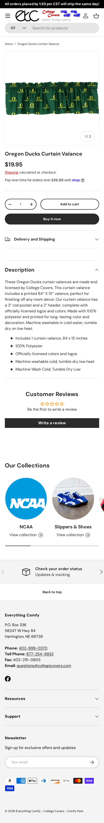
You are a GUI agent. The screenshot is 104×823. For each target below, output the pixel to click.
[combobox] (52, 28)
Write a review (52, 422)
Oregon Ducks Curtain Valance (38, 44)
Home (9, 44)
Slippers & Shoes (73, 527)
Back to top (52, 592)
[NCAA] (26, 499)
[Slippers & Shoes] (73, 499)
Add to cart (69, 204)
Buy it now (52, 219)
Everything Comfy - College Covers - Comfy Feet (49, 811)
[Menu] (7, 15)
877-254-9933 (39, 654)
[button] (96, 15)
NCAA (26, 527)
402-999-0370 (33, 648)
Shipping (11, 172)
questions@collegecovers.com (44, 665)
